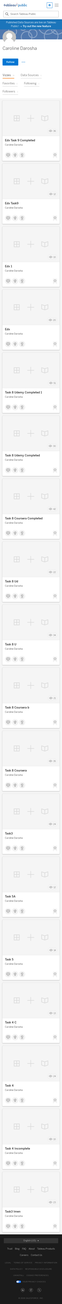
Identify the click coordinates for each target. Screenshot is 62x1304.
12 (55, 194)
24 (54, 824)
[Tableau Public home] (15, 5)
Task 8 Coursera (16, 770)
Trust (9, 1249)
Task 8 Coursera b (17, 707)
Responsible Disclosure (38, 1269)
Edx (7, 329)
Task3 (9, 833)
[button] (22, 1290)
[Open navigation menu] (56, 5)
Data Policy (16, 1269)
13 (55, 1013)
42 (54, 509)
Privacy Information (46, 1263)
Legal (8, 1263)
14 (55, 950)
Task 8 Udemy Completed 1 (23, 392)
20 (54, 320)
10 (54, 257)
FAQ (24, 1249)
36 (54, 131)
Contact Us (36, 1255)
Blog (17, 1249)
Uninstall (18, 1275)
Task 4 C (11, 1022)
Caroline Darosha (14, 145)
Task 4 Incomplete (17, 1148)
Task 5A (10, 896)
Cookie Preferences (38, 1275)
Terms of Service (23, 1263)
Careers (24, 1255)
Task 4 (9, 1085)
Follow (10, 62)
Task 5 (9, 959)
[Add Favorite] (55, 155)
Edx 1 (8, 266)
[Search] (6, 14)
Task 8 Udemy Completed (22, 455)
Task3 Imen (13, 1211)
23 (54, 1202)
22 (54, 572)
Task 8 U (10, 644)
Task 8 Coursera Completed (24, 518)
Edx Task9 (11, 203)
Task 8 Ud (11, 581)
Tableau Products (46, 1249)
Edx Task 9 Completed (20, 140)
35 (54, 761)
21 (55, 698)
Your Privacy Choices (34, 1282)
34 (54, 635)
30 (54, 446)
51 (55, 383)
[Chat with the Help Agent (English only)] (49, 5)
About (32, 1249)
